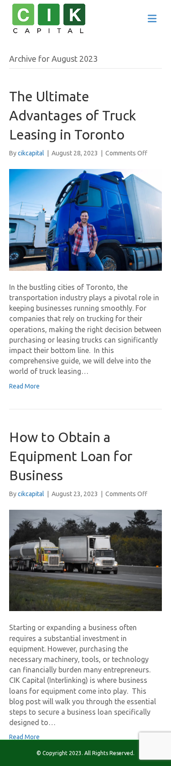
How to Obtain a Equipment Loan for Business (70, 456)
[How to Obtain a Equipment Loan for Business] (85, 559)
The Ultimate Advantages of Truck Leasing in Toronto (72, 115)
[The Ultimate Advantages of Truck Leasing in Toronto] (85, 219)
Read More (24, 386)
